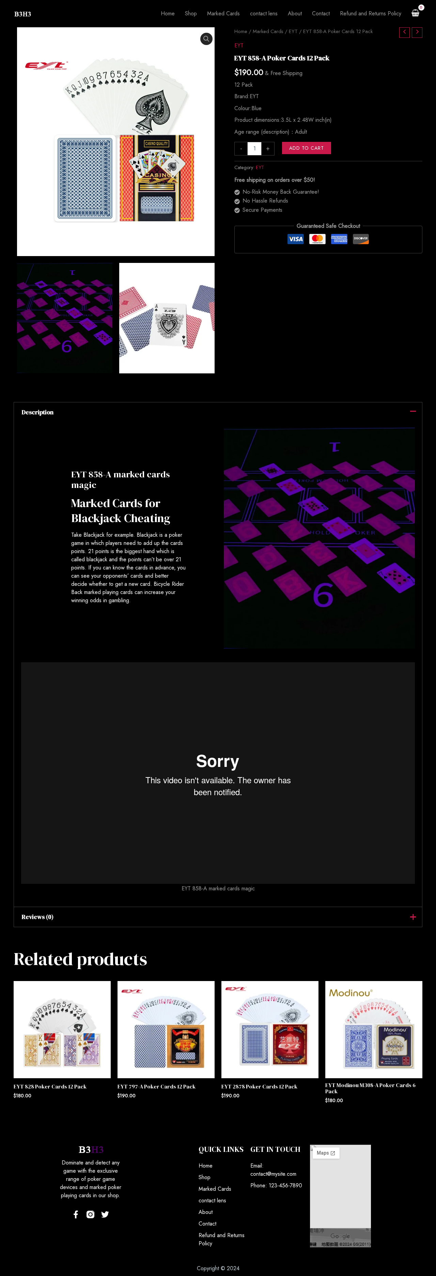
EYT (293, 31)
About (206, 1212)
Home (240, 31)
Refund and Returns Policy (222, 1239)
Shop (205, 1177)
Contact (207, 1224)
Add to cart (306, 148)
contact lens (212, 1200)
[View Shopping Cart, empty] (415, 13)
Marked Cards (268, 31)
